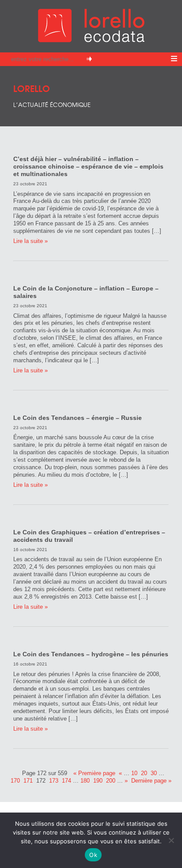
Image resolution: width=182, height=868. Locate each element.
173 (53, 780)
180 (85, 780)
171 (28, 780)
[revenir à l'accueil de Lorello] (91, 40)
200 (110, 780)
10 (134, 773)
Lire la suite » (30, 241)
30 (154, 773)
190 (97, 780)
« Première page (94, 773)
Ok (93, 854)
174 (66, 780)
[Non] (171, 840)
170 (15, 780)
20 (144, 773)
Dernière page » (151, 780)
